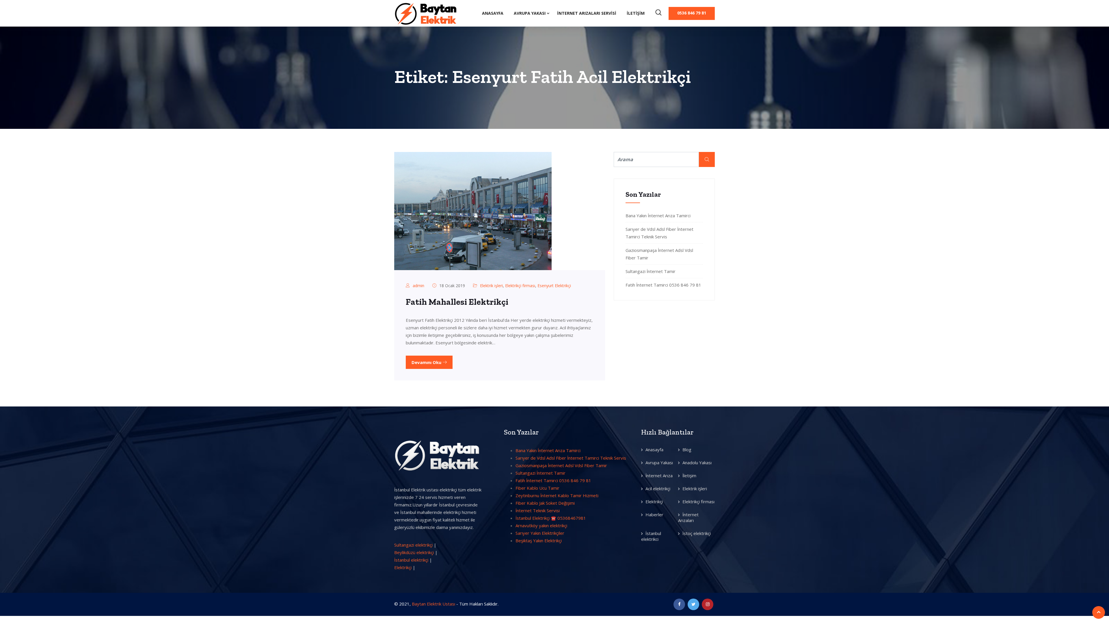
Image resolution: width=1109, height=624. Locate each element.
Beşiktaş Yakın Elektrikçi (539, 540)
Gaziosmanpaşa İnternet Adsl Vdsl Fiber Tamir (561, 465)
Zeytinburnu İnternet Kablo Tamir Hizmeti (557, 495)
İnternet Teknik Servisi (538, 510)
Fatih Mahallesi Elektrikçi (457, 302)
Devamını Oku (427, 362)
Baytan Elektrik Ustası (433, 604)
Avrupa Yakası (530, 13)
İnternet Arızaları (688, 517)
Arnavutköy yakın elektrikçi (541, 525)
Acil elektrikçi (657, 488)
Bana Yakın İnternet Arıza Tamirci (658, 215)
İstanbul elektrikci (651, 536)
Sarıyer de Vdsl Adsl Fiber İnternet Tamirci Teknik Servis (571, 458)
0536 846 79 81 (691, 13)
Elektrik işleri (491, 285)
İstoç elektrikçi (696, 533)
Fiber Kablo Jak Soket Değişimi (545, 503)
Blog (686, 449)
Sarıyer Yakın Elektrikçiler (540, 533)
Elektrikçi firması (520, 285)
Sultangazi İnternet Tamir (651, 271)
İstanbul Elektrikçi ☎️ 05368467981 (551, 518)
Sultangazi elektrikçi (413, 545)
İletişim (636, 13)
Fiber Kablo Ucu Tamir (537, 488)
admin (418, 285)
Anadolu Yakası (697, 462)
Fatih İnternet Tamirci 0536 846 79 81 (663, 285)
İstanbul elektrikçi (411, 560)
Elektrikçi (403, 567)
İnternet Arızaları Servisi (586, 13)
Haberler (654, 514)
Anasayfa (492, 13)
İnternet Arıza (659, 475)
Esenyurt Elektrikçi (554, 285)
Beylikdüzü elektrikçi (414, 552)
